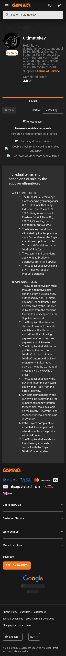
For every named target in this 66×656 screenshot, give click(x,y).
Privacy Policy (10, 612)
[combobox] (33, 15)
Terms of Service (48, 71)
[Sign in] (50, 5)
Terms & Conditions (13, 618)
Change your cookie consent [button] (17, 625)
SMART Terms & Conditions (40, 618)
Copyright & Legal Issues (33, 612)
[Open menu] (7, 5)
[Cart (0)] (59, 5)
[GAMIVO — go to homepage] (21, 5)
